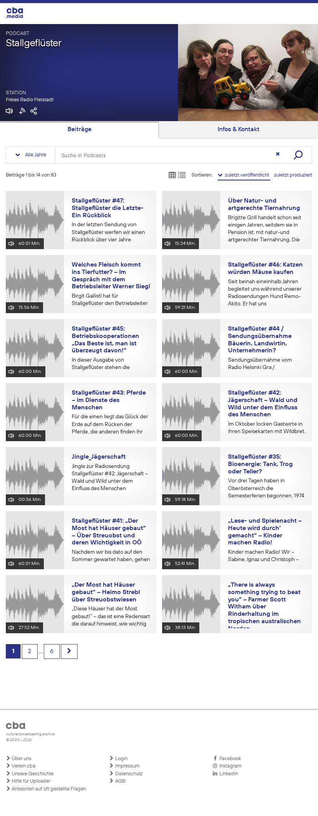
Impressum (127, 766)
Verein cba (22, 766)
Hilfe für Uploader (30, 781)
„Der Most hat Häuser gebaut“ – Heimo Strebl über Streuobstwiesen (106, 592)
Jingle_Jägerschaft (99, 457)
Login (121, 758)
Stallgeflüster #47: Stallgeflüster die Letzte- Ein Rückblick (107, 208)
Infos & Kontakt (238, 129)
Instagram (229, 766)
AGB (119, 781)
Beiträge (79, 129)
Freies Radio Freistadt (30, 99)
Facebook (229, 758)
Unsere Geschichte (32, 773)
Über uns (20, 758)
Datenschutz (128, 773)
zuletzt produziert (293, 175)
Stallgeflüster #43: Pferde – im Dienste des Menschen (109, 400)
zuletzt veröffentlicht (246, 175)
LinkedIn (227, 773)
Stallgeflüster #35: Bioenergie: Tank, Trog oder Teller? (260, 464)
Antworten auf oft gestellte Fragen (48, 789)
